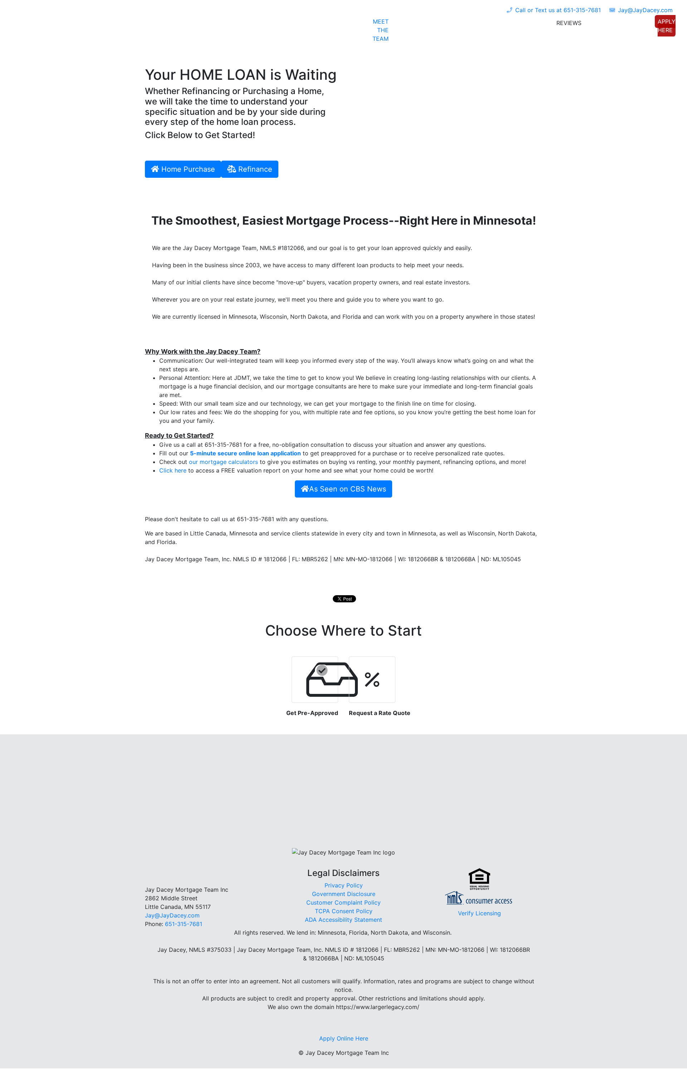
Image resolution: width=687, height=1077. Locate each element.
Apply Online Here (343, 1038)
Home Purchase (187, 169)
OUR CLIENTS (469, 24)
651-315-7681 (558, 10)
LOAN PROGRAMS (415, 24)
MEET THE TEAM (380, 30)
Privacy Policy (344, 885)
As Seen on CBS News (347, 489)
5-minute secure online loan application (245, 453)
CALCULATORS (519, 24)
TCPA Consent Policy (343, 911)
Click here (172, 470)
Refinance (254, 169)
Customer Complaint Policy (343, 902)
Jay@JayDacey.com (172, 915)
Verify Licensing (479, 913)
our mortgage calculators (223, 461)
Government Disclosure (343, 893)
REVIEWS (568, 22)
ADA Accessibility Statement (343, 919)
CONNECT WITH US (620, 24)
